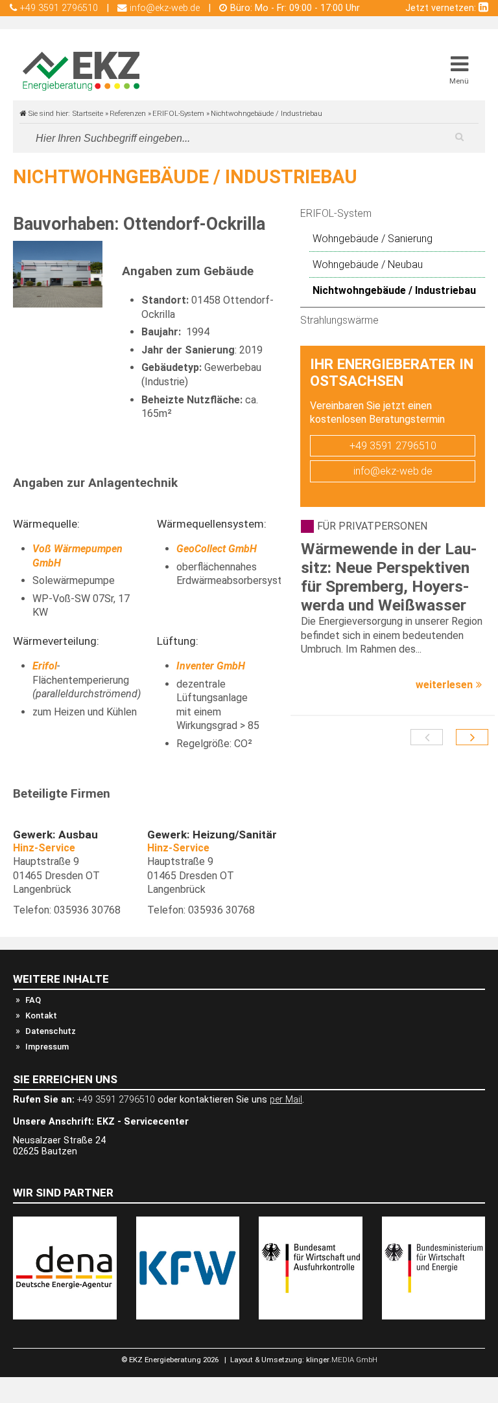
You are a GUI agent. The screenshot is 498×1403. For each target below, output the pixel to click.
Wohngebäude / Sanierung (373, 238)
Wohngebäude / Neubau (368, 264)
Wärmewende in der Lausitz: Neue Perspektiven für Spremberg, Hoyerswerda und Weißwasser (389, 576)
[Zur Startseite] (81, 71)
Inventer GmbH (210, 666)
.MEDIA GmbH (341, 1359)
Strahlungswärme (339, 320)
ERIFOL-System (336, 213)
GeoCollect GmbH (216, 549)
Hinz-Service (45, 848)
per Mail (286, 1099)
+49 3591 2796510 (393, 446)
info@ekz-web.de (393, 471)
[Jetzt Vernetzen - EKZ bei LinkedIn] (483, 8)
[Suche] (459, 137)
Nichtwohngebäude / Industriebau (394, 290)
